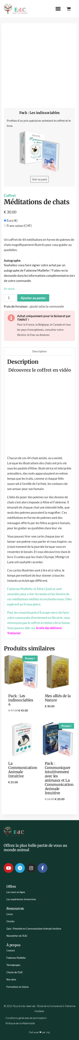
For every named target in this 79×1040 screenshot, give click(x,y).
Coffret (10, 195)
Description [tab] (39, 351)
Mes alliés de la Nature (58, 698)
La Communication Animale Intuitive (22, 769)
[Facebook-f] (42, 868)
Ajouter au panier (33, 298)
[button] (58, 9)
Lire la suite (57, 718)
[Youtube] (8, 868)
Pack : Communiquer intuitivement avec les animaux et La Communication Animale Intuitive (59, 778)
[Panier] (68, 8)
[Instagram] (31, 868)
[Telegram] (20, 868)
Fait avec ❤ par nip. (39, 1032)
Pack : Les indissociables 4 (20, 700)
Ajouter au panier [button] (21, 719)
